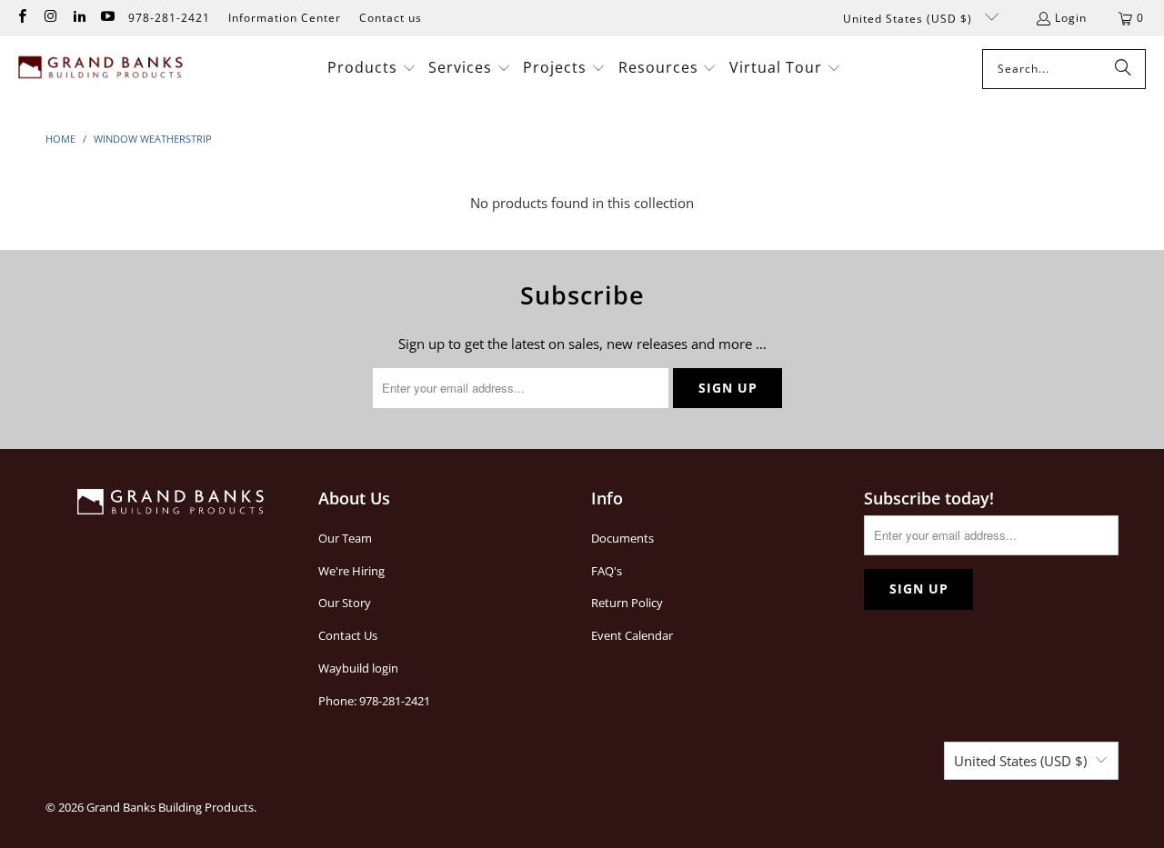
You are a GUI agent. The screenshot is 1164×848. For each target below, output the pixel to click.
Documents (622, 538)
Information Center (284, 17)
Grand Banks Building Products (170, 807)
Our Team (345, 538)
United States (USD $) (909, 18)
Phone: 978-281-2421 (374, 701)
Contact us (390, 17)
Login (1071, 17)
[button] (371, 68)
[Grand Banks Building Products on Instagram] (49, 17)
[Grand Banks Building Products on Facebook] (21, 17)
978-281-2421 (169, 17)
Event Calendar (632, 635)
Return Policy (627, 602)
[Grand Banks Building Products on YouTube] (107, 17)
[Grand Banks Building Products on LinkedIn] (78, 17)
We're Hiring (351, 571)
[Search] (1123, 69)
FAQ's (606, 571)
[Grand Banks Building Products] (102, 69)
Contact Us (347, 635)
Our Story (344, 602)
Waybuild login (358, 668)
